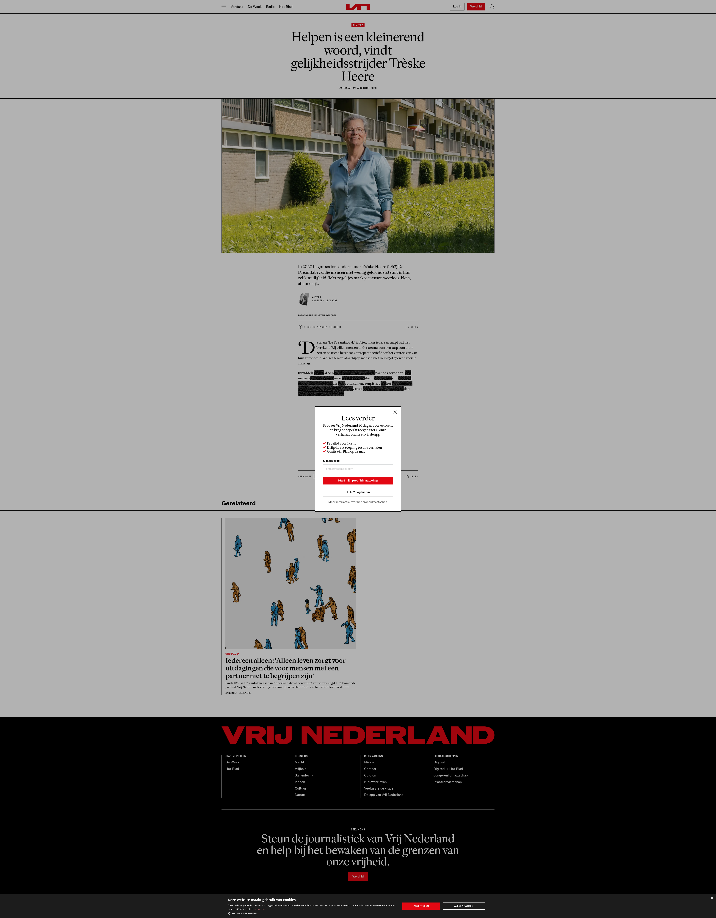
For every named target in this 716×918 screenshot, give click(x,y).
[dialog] (358, 906)
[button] (312, 913)
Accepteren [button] (421, 906)
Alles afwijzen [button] (464, 906)
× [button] (711, 898)
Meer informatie (339, 502)
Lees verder (258, 909)
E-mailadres (331, 461)
